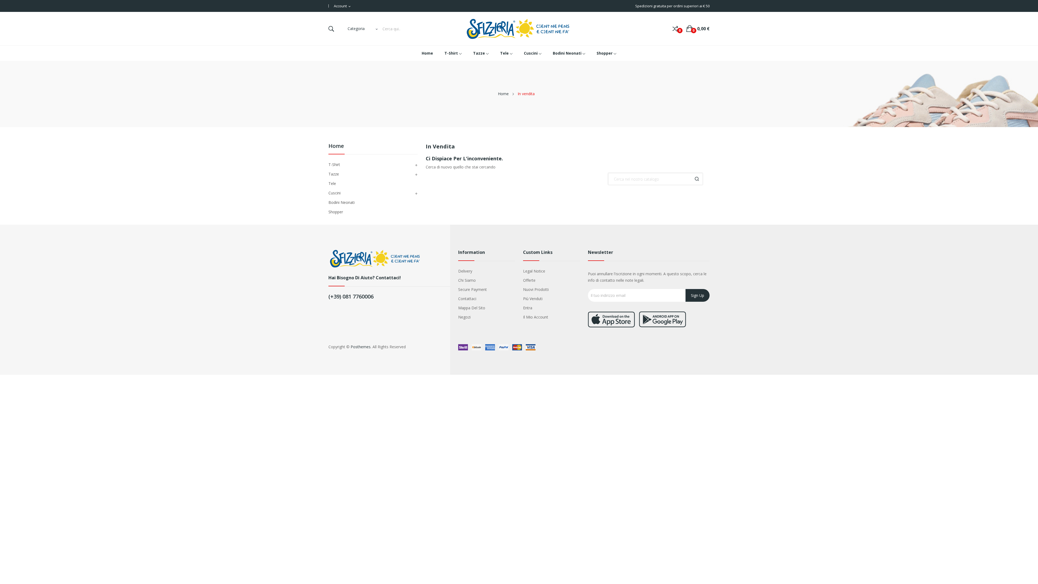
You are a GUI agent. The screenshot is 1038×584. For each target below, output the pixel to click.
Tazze (333, 174)
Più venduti (533, 298)
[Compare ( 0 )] (675, 28)
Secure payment (472, 289)
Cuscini (334, 192)
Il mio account (535, 317)
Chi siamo (467, 280)
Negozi (464, 317)
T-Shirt (334, 164)
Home (336, 146)
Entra (527, 307)
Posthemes (361, 346)
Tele (332, 183)
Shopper (335, 211)
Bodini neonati (341, 202)
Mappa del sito (471, 307)
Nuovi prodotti (536, 289)
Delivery (465, 271)
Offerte (529, 280)
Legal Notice (534, 271)
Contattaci (467, 298)
